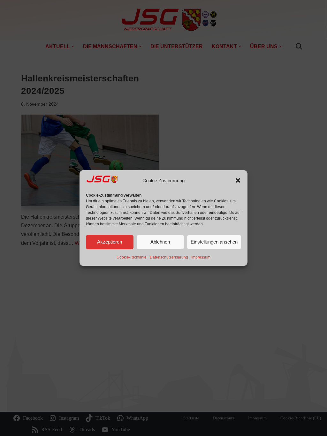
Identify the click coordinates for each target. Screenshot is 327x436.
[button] (238, 180)
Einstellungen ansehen (214, 241)
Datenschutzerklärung (169, 257)
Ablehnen (160, 241)
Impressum (200, 257)
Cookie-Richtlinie (132, 257)
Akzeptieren (109, 241)
